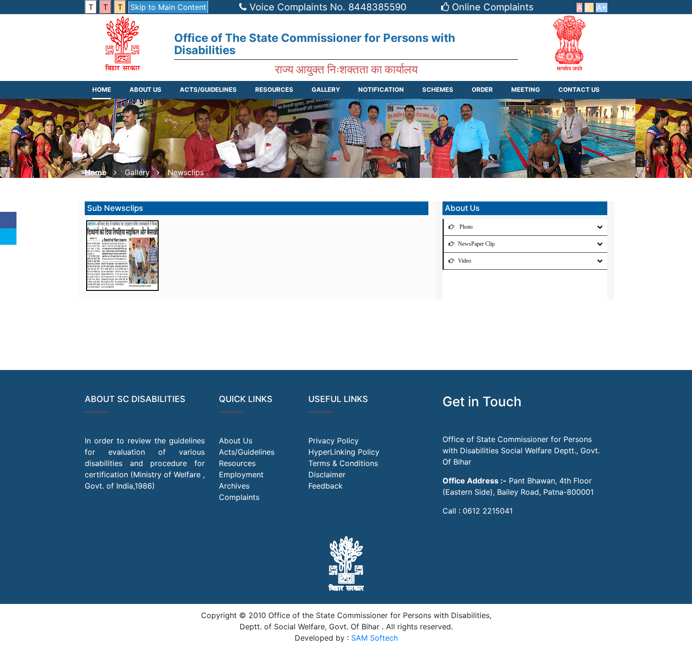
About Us (145, 89)
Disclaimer (327, 474)
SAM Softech (374, 638)
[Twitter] (8, 236)
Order (482, 89)
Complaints (239, 497)
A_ (589, 7)
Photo (465, 227)
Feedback (325, 485)
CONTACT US (579, 89)
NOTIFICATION (381, 89)
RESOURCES (274, 89)
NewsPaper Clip (476, 244)
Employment (241, 474)
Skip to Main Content (168, 7)
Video (464, 260)
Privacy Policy (333, 440)
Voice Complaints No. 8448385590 (328, 7)
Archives (234, 485)
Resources (237, 463)
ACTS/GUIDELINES (208, 89)
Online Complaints (492, 7)
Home (101, 89)
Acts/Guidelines (246, 452)
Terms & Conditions (343, 463)
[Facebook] (8, 220)
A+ (601, 7)
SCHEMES (437, 89)
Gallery (326, 89)
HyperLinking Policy (343, 452)
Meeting (525, 89)
